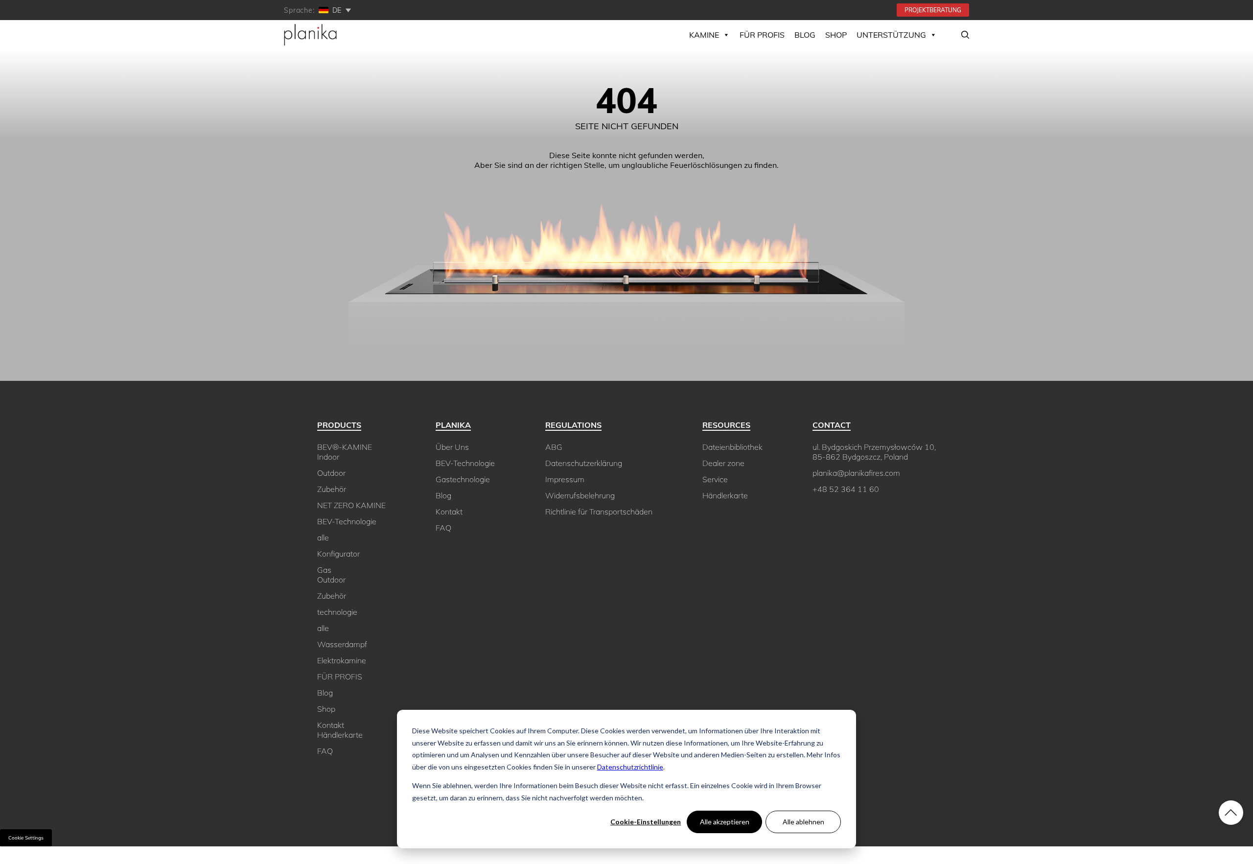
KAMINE (704, 35)
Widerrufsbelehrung (580, 495)
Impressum (564, 479)
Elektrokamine (341, 660)
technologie (337, 612)
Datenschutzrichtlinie (630, 767)
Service (715, 479)
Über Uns (452, 447)
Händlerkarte (340, 735)
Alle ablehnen (803, 821)
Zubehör (331, 489)
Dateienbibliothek (732, 447)
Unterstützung (891, 35)
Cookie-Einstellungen (645, 821)
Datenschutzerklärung (583, 463)
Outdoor (331, 473)
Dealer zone (723, 463)
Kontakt (330, 725)
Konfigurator (338, 554)
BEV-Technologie (346, 521)
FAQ (325, 751)
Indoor (328, 457)
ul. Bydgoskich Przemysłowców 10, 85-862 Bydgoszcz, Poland (874, 452)
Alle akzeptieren (724, 821)
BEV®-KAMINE (344, 447)
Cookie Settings (26, 838)
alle (323, 537)
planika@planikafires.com (856, 473)
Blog (804, 35)
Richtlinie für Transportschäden (598, 511)
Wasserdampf (342, 644)
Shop (326, 709)
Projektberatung (933, 10)
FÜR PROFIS (762, 35)
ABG (553, 447)
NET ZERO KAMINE (351, 505)
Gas (324, 570)
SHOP (836, 35)
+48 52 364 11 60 (845, 489)
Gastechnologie (463, 479)
